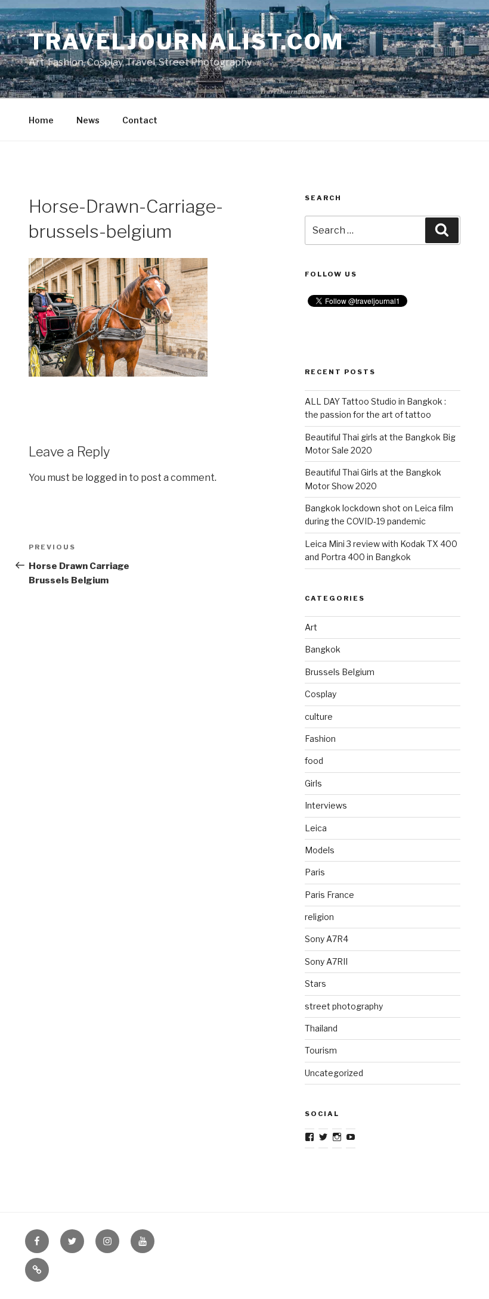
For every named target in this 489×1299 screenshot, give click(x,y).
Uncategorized (334, 1073)
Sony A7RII (326, 961)
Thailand (321, 1028)
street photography (344, 1006)
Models (320, 850)
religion (319, 917)
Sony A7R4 (326, 939)
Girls (313, 783)
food (314, 761)
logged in (106, 477)
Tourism (321, 1050)
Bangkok (323, 649)
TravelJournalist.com (186, 42)
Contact (139, 120)
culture (319, 716)
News (88, 120)
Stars (315, 983)
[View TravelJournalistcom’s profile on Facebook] (309, 1137)
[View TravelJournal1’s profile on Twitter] (323, 1137)
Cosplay (320, 694)
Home (41, 120)
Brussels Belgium (340, 672)
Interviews (326, 805)
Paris (315, 872)
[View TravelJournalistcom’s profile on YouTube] (350, 1137)
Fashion (320, 739)
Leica (316, 828)
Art (311, 627)
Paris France (329, 895)
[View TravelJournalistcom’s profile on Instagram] (337, 1137)
